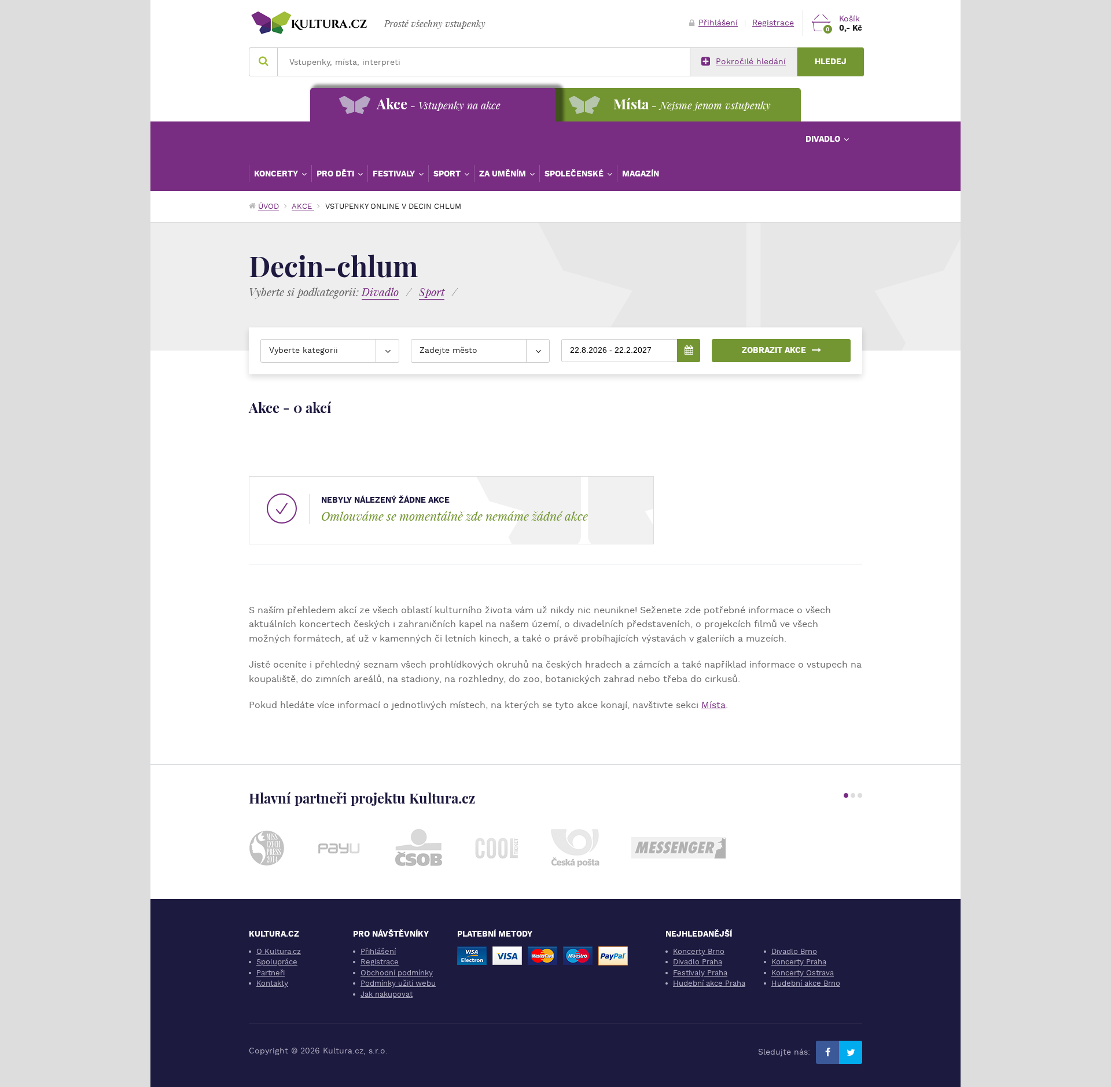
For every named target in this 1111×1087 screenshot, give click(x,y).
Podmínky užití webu (398, 983)
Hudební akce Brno (805, 983)
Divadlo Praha (697, 961)
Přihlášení (718, 23)
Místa (713, 704)
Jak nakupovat (386, 994)
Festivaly (395, 173)
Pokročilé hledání (751, 62)
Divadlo (824, 138)
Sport (448, 173)
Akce (303, 206)
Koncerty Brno (698, 951)
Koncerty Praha (798, 961)
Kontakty (272, 983)
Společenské (575, 173)
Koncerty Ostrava (802, 972)
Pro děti (336, 173)
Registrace (773, 23)
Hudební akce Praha (709, 983)
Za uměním (503, 173)
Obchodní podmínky (396, 972)
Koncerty (277, 173)
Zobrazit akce (774, 350)
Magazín (640, 173)
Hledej (831, 62)
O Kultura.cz (278, 951)
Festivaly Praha (700, 972)
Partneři (270, 972)
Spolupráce (276, 961)
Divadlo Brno (794, 951)
